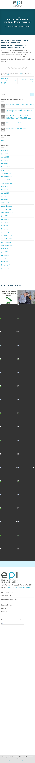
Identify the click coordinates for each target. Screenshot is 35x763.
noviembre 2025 (6, 177)
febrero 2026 (5, 167)
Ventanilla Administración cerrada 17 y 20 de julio (19, 111)
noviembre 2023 (6, 239)
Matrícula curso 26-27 (13, 123)
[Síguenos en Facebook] (13, 564)
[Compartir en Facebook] (12, 67)
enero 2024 (5, 232)
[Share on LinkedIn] (25, 67)
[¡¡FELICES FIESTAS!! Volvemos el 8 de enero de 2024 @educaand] (9, 446)
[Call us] (22, 564)
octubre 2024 (6, 209)
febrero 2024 (5, 229)
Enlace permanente (12, 75)
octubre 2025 (6, 180)
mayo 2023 (5, 255)
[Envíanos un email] (19, 564)
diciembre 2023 (6, 235)
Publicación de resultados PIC (16, 128)
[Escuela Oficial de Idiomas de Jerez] (17, 4)
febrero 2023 (5, 265)
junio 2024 (4, 216)
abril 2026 (4, 160)
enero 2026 (5, 170)
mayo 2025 (5, 193)
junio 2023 (4, 252)
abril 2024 (4, 222)
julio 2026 (4, 150)
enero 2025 (5, 203)
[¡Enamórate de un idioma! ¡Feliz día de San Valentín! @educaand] (26, 364)
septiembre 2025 (7, 183)
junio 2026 (4, 154)
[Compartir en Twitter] (16, 67)
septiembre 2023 (7, 245)
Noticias (17, 17)
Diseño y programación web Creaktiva (17, 760)
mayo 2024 (5, 219)
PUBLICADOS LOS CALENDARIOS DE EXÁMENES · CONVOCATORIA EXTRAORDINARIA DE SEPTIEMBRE (19, 117)
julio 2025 (4, 186)
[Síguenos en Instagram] (16, 564)
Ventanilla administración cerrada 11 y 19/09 (9, 81)
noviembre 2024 (6, 206)
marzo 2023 (5, 262)
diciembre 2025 (6, 173)
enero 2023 (5, 268)
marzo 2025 (5, 199)
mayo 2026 (5, 157)
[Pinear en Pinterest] (22, 67)
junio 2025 (4, 190)
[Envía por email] (19, 67)
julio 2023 (4, 248)
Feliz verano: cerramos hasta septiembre (20, 104)
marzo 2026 (5, 163)
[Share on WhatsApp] (9, 67)
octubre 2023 (6, 242)
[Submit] (32, 94)
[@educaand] (9, 391)
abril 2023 (4, 258)
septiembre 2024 (7, 212)
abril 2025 (4, 196)
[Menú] (2, 4)
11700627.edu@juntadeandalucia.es (18, 587)
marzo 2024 (5, 226)
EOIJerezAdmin (25, 26)
